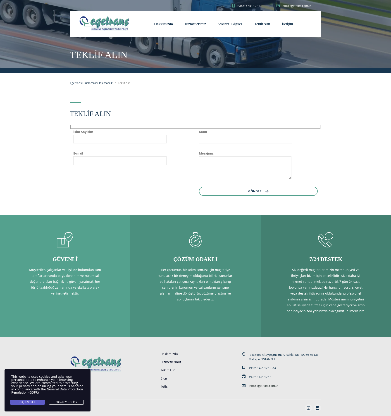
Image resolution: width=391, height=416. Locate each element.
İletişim (287, 24)
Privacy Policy (66, 402)
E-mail (78, 153)
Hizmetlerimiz (195, 24)
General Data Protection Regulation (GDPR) (47, 390)
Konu (203, 132)
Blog (163, 378)
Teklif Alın (262, 24)
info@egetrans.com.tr (263, 386)
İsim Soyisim (83, 132)
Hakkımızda (163, 24)
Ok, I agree (27, 402)
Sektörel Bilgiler (230, 24)
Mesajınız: (206, 153)
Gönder (255, 191)
